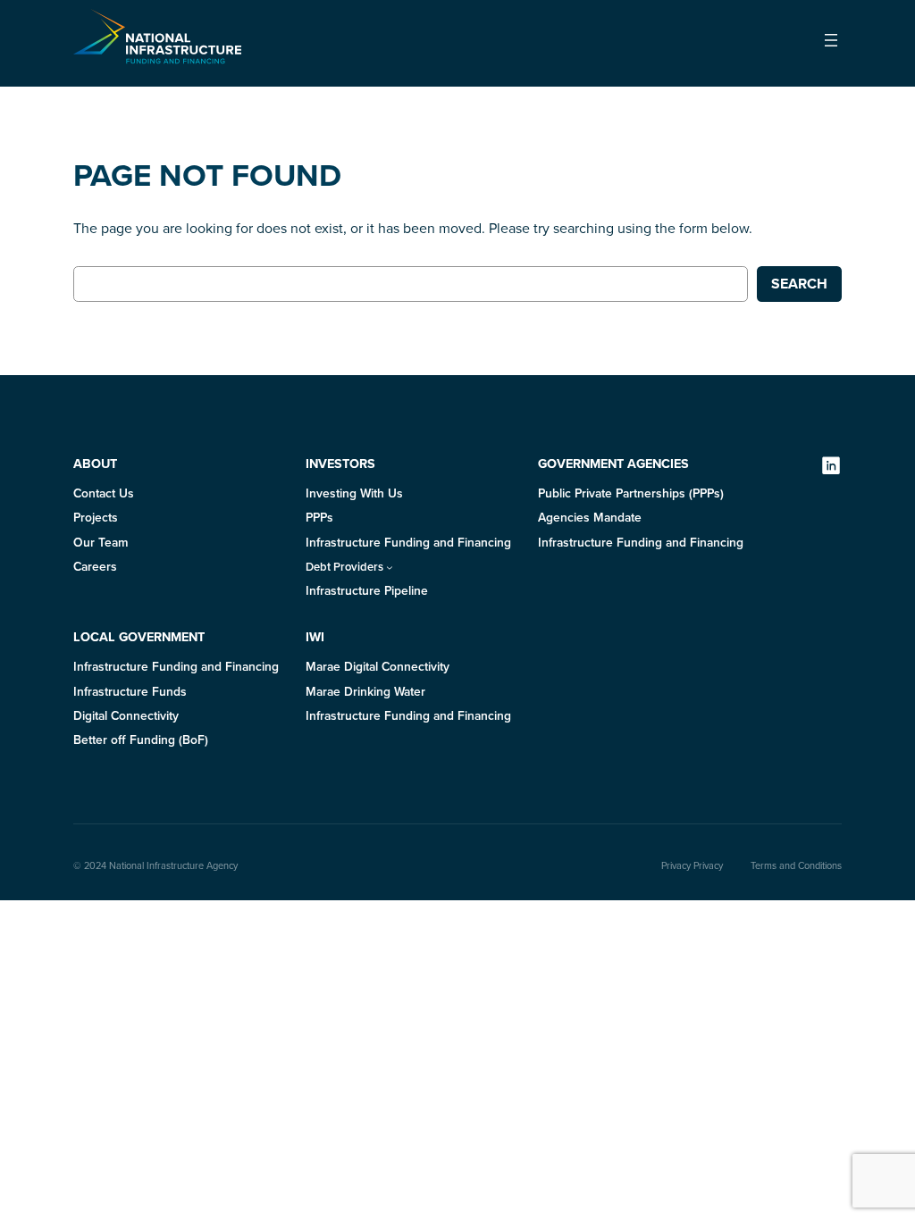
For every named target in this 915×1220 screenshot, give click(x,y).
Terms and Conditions (796, 865)
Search (799, 283)
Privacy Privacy (692, 865)
